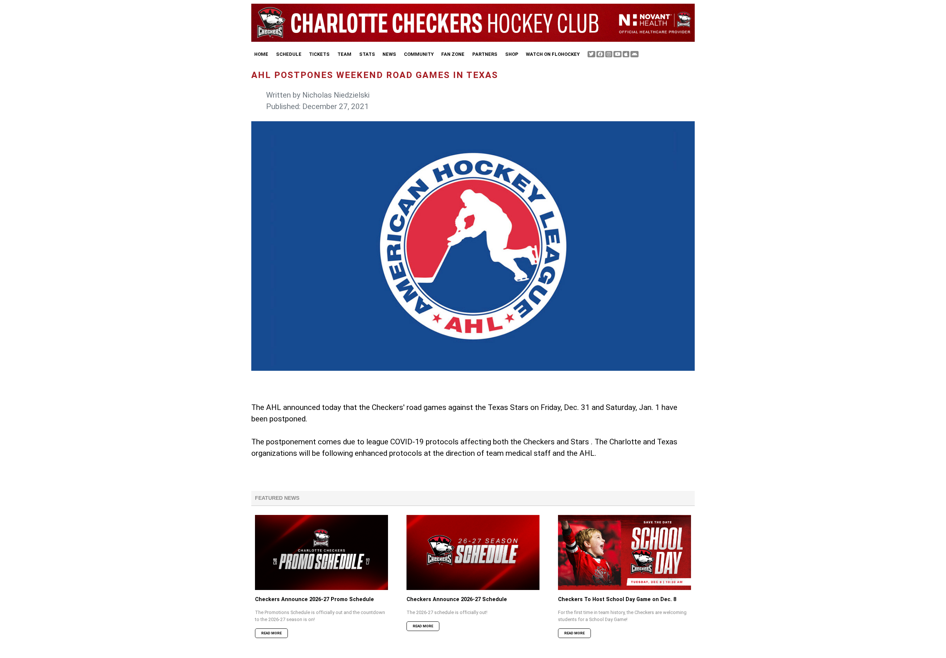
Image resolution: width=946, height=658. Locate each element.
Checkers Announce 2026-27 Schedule (456, 599)
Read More (271, 633)
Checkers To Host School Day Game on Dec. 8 (617, 599)
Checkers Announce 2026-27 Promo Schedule (314, 599)
